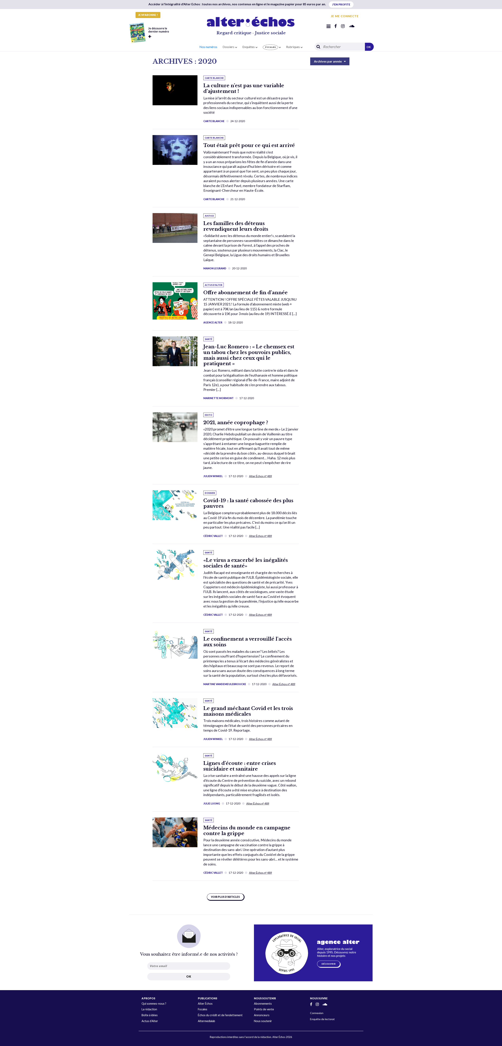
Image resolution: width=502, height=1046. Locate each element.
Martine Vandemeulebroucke (224, 684)
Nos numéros (208, 47)
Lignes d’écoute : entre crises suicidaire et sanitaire (239, 766)
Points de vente (264, 1009)
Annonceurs (261, 1015)
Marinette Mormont (218, 398)
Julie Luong (211, 803)
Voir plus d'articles (225, 896)
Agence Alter (212, 322)
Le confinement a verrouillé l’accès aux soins (247, 641)
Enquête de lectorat (322, 1019)
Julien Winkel (213, 476)
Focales (202, 1009)
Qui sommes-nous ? (154, 1003)
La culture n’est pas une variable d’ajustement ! (243, 88)
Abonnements (263, 1003)
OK (368, 47)
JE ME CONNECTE (345, 16)
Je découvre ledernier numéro (158, 30)
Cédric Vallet (213, 536)
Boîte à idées (150, 1015)
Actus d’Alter (150, 1021)
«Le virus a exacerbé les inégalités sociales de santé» (245, 563)
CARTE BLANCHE (214, 121)
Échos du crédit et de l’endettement (220, 1015)
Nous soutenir (263, 1021)
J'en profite (341, 4)
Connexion (316, 1013)
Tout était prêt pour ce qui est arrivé (249, 145)
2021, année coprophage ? (235, 422)
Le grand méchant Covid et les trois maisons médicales (248, 711)
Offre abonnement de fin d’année (245, 292)
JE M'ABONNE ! (148, 14)
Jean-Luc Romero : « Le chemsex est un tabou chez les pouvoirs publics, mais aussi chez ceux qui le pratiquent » (248, 355)
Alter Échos (205, 1003)
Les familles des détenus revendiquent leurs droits (235, 226)
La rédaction (149, 1009)
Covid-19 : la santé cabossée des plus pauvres (248, 503)
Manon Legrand (214, 268)
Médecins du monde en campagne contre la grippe (246, 830)
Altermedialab (206, 1021)
